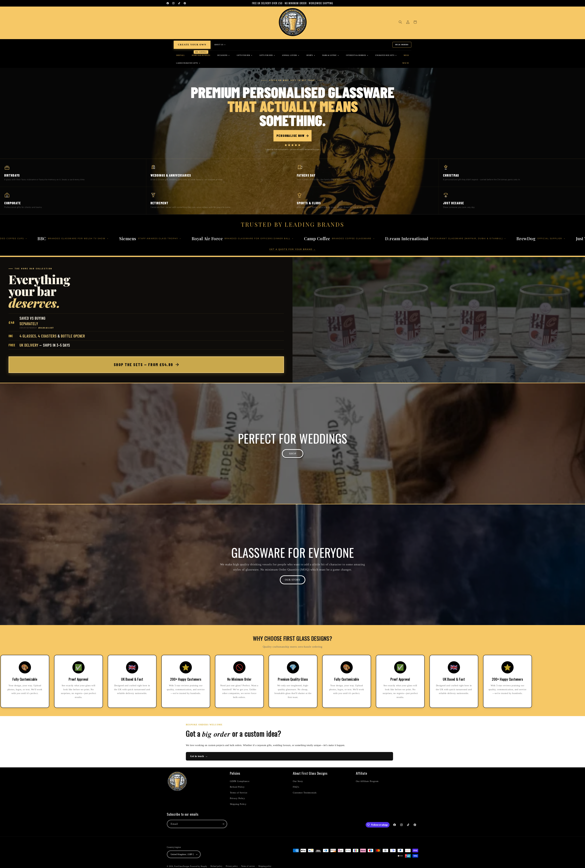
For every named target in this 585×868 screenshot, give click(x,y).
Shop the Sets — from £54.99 (143, 364)
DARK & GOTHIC (330, 55)
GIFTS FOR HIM (244, 55)
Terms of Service (239, 792)
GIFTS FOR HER (267, 55)
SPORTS (310, 55)
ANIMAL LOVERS (290, 55)
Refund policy (216, 866)
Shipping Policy (238, 804)
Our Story (298, 781)
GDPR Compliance (240, 781)
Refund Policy (237, 786)
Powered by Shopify (198, 866)
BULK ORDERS (401, 45)
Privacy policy (232, 866)
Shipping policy (265, 866)
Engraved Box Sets (386, 55)
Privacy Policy (237, 798)
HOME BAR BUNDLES (201, 55)
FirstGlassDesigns (182, 866)
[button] (400, 22)
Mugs (406, 55)
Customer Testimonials (305, 792)
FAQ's (296, 786)
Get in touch (199, 756)
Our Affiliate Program (367, 781)
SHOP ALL (180, 55)
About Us (220, 45)
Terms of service (248, 866)
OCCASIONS (223, 55)
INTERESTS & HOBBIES (357, 55)
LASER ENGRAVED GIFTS (188, 63)
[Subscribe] (223, 824)
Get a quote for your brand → (292, 249)
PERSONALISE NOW (291, 135)
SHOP (292, 453)
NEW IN (405, 63)
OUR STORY (292, 579)
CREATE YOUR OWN (192, 44)
